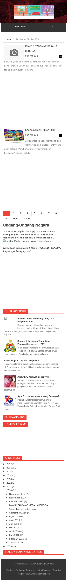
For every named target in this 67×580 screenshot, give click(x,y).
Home (8, 39)
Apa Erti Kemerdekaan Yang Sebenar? (38, 396)
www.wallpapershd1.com (39, 574)
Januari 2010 (16, 542)
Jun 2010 (14, 524)
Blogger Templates (27, 570)
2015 (9, 471)
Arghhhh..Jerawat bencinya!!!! (34, 377)
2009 (9, 546)
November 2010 (18, 497)
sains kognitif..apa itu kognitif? (21, 360)
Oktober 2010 (16, 501)
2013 (9, 479)
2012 (9, 482)
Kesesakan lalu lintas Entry (40, 130)
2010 (9, 490)
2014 (9, 475)
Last (27, 218)
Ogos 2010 (15, 516)
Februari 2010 (17, 538)
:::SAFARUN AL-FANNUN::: (42, 564)
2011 (9, 486)
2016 (9, 468)
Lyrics (39, 570)
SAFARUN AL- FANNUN (48, 247)
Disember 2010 (17, 494)
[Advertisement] (33, 100)
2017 (9, 464)
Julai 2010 (14, 520)
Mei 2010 (14, 527)
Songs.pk (47, 570)
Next (16, 218)
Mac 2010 (14, 535)
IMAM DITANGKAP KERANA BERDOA (28, 505)
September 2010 (18, 512)
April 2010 (14, 531)
